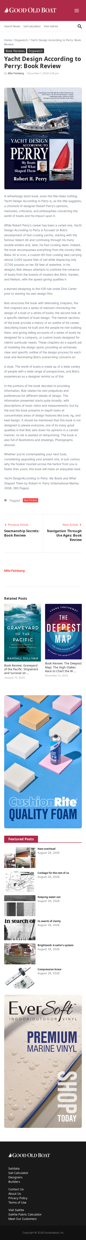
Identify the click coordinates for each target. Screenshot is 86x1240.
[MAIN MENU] (77, 10)
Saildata (14, 1168)
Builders (14, 1182)
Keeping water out (49, 897)
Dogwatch (21, 40)
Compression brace (49, 969)
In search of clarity (49, 921)
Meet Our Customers (22, 1219)
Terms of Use (17, 1202)
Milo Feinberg (16, 73)
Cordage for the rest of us (53, 873)
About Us (14, 1193)
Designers (15, 1177)
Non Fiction (30, 500)
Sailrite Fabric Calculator (25, 1214)
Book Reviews (15, 51)
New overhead (47, 849)
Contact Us (16, 1189)
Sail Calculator (32, 26)
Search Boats (12, 26)
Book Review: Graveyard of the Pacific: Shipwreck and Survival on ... (21, 669)
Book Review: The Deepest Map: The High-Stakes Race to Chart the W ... (63, 667)
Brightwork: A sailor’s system (55, 945)
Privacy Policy (18, 1198)
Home (8, 40)
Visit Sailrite (51, 26)
